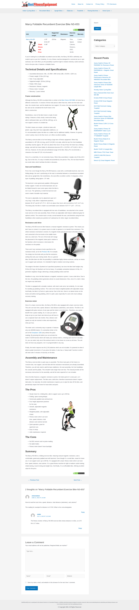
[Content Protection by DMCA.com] (79, 29)
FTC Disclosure (111, 4)
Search (96, 23)
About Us (80, 4)
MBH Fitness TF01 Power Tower (103, 152)
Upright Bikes (58, 10)
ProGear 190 (45, 252)
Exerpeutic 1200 (36, 332)
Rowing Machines (93, 10)
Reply (83, 512)
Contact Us (89, 4)
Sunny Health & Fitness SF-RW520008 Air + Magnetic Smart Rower (104, 70)
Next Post (78, 480)
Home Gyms (106, 10)
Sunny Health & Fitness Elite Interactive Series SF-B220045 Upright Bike (103, 84)
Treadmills (80, 10)
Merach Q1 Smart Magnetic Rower (104, 160)
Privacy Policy (100, 4)
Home (73, 4)
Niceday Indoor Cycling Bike (102, 89)
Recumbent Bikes (44, 10)
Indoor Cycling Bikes (29, 10)
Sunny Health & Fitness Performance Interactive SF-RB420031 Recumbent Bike (102, 77)
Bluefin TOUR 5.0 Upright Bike (103, 149)
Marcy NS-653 (30, 39)
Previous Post (33, 480)
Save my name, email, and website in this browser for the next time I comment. (51, 582)
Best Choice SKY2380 (68, 100)
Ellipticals (70, 10)
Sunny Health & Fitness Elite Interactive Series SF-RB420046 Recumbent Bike (103, 118)
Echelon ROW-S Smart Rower (103, 98)
